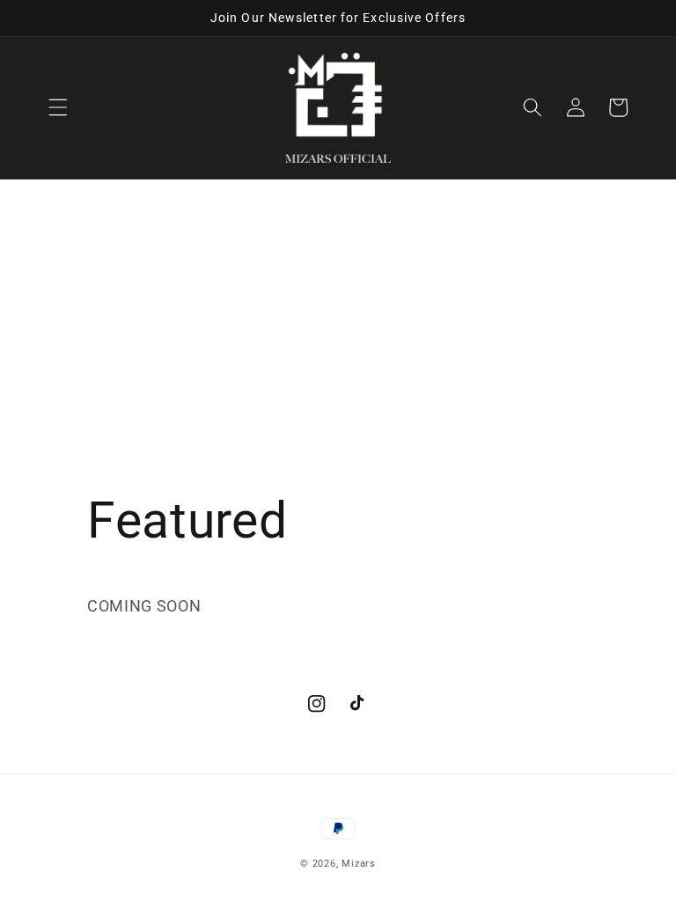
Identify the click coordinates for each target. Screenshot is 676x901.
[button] (58, 107)
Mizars (359, 863)
